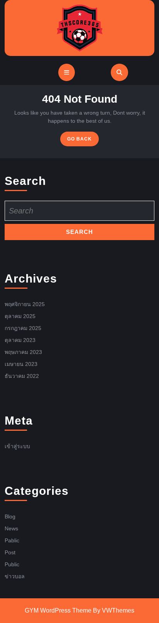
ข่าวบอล (15, 576)
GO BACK (83, 140)
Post (10, 552)
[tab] (66, 72)
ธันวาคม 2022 (22, 376)
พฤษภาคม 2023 (23, 352)
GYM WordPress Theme (58, 610)
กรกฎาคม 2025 (23, 328)
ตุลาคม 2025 (20, 316)
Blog (10, 516)
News (11, 528)
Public (12, 564)
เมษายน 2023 (21, 364)
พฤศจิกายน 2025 (25, 304)
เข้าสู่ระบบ (17, 446)
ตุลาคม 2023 (20, 340)
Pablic (12, 540)
